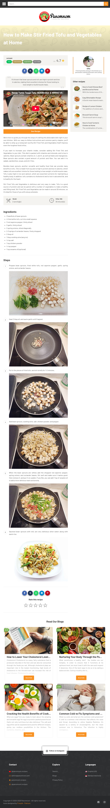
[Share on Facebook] (24, 70)
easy (9, 61)
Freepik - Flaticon (23, 803)
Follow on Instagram (56, 751)
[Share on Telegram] (41, 70)
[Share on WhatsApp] (36, 70)
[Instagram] (104, 802)
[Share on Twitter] (30, 70)
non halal (37, 61)
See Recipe (35, 131)
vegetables (27, 61)
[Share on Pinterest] (47, 70)
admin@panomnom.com (20, 776)
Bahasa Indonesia (94, 776)
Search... (55, 771)
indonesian (17, 61)
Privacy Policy (57, 780)
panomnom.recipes (18, 780)
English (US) (92, 771)
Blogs (54, 776)
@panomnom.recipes (19, 771)
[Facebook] (98, 802)
